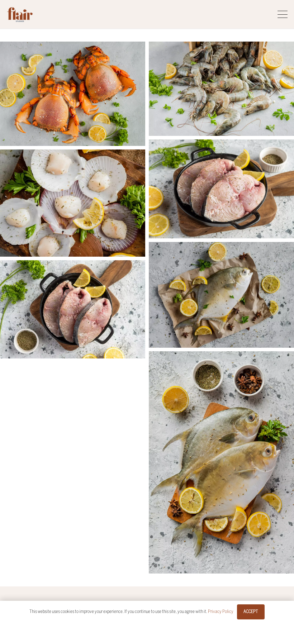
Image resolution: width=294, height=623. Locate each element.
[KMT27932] (72, 203)
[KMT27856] (221, 294)
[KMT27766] (221, 188)
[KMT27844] (221, 462)
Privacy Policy (220, 611)
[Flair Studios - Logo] (19, 14)
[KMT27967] (72, 94)
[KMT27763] (72, 309)
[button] (282, 14)
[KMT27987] (221, 89)
